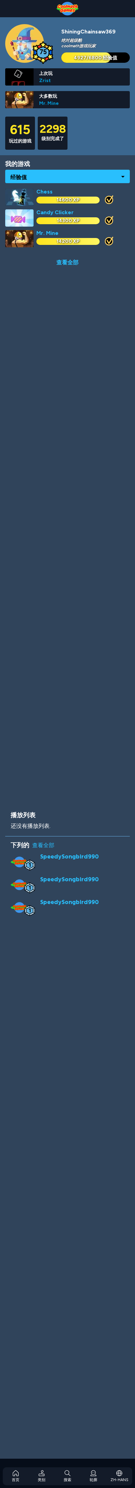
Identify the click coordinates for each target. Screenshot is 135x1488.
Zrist (45, 80)
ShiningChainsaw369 (88, 31)
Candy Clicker (55, 212)
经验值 (18, 176)
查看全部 (67, 262)
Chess (44, 191)
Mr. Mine (49, 103)
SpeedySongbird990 (69, 856)
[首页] (67, 9)
